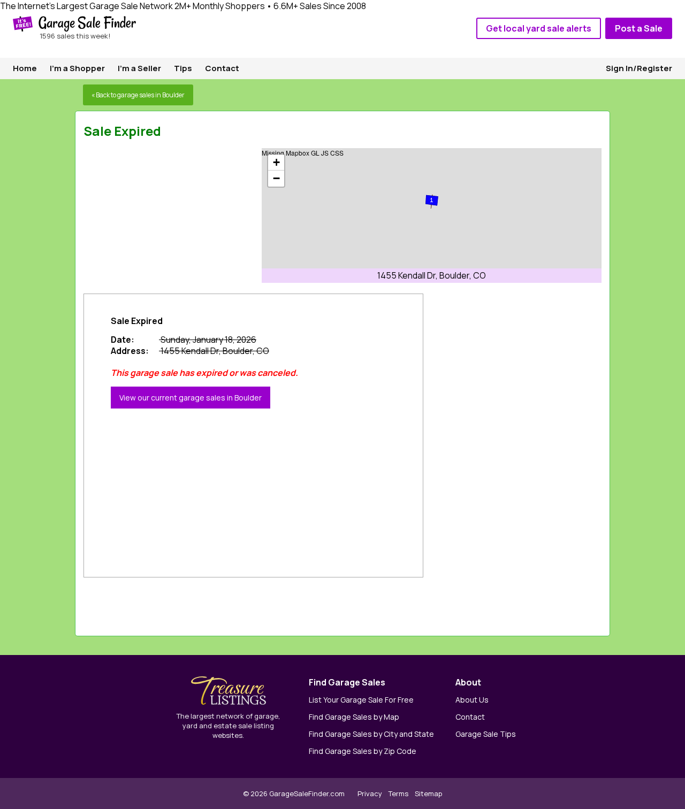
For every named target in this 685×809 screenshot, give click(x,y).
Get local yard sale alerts (538, 28)
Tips (183, 68)
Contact (222, 68)
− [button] (276, 178)
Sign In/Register (639, 68)
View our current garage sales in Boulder (190, 397)
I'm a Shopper (77, 68)
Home (25, 68)
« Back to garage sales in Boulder (138, 94)
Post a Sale (639, 28)
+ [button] (276, 162)
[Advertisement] (163, 215)
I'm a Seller (139, 68)
